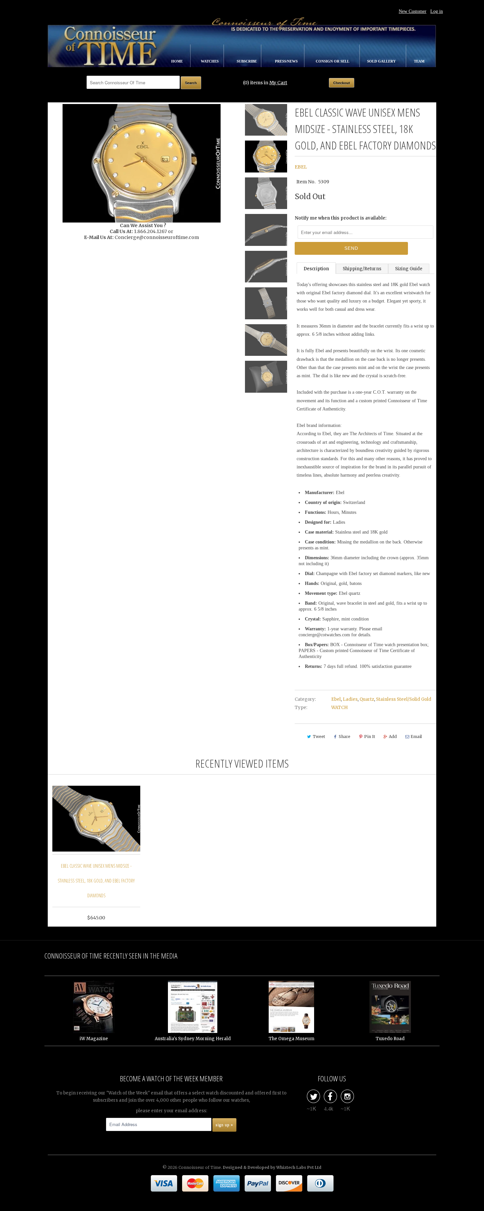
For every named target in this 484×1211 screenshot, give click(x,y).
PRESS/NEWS (287, 61)
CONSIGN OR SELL (333, 61)
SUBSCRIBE (247, 61)
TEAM (419, 61)
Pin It (369, 736)
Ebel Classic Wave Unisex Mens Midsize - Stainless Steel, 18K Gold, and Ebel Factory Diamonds (96, 881)
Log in (436, 11)
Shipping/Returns (362, 269)
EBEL (301, 167)
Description (316, 269)
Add (393, 736)
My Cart (278, 83)
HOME (177, 61)
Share (344, 736)
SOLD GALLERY (382, 61)
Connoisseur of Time (199, 1167)
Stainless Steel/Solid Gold (403, 699)
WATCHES (210, 61)
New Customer (412, 11)
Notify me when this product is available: (341, 218)
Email (416, 736)
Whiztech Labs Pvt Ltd (298, 1167)
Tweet (319, 736)
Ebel (336, 699)
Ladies (350, 699)
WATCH (339, 707)
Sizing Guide (408, 269)
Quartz (367, 699)
